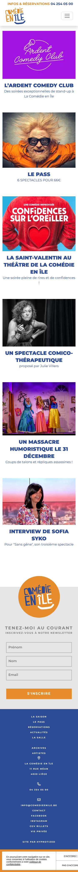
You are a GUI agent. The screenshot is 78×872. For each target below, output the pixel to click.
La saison (39, 716)
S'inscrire (39, 694)
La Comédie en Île (39, 763)
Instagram (39, 821)
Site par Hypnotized (39, 841)
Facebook (39, 815)
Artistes (39, 753)
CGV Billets (39, 826)
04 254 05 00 (39, 789)
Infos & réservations (40, 4)
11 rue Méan (39, 768)
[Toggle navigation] (67, 16)
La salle (39, 737)
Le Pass (39, 722)
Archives (39, 748)
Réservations (39, 727)
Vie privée (39, 831)
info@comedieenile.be (39, 805)
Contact (39, 810)
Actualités (39, 732)
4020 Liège (39, 774)
